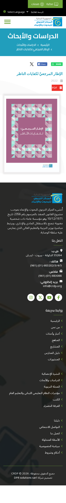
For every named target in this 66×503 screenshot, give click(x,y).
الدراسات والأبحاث (26, 44)
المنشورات (54, 359)
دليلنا (57, 420)
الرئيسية (45, 44)
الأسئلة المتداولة (51, 440)
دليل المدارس (52, 353)
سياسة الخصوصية (49, 446)
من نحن (55, 327)
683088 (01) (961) (50, 276)
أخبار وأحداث (53, 334)
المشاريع (55, 346)
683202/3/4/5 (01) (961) (46, 266)
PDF (54, 88)
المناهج (56, 340)
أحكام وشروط (52, 453)
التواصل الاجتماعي (49, 427)
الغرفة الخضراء (52, 406)
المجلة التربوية (52, 387)
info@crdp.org (52, 286)
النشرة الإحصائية (51, 374)
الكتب (56, 399)
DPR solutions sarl (25, 478)
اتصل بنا (55, 433)
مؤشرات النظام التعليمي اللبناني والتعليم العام (34, 393)
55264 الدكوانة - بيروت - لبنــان (44, 255)
